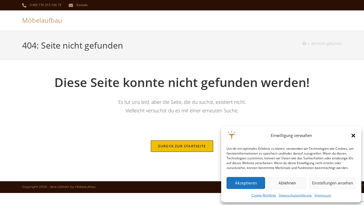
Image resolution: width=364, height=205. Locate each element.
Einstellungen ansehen (332, 183)
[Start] (304, 43)
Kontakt (82, 5)
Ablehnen (287, 183)
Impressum (322, 195)
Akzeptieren (246, 183)
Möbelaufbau (42, 20)
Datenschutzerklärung (295, 195)
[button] (353, 135)
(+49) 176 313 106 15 (45, 5)
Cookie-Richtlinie (264, 195)
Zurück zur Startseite (182, 146)
